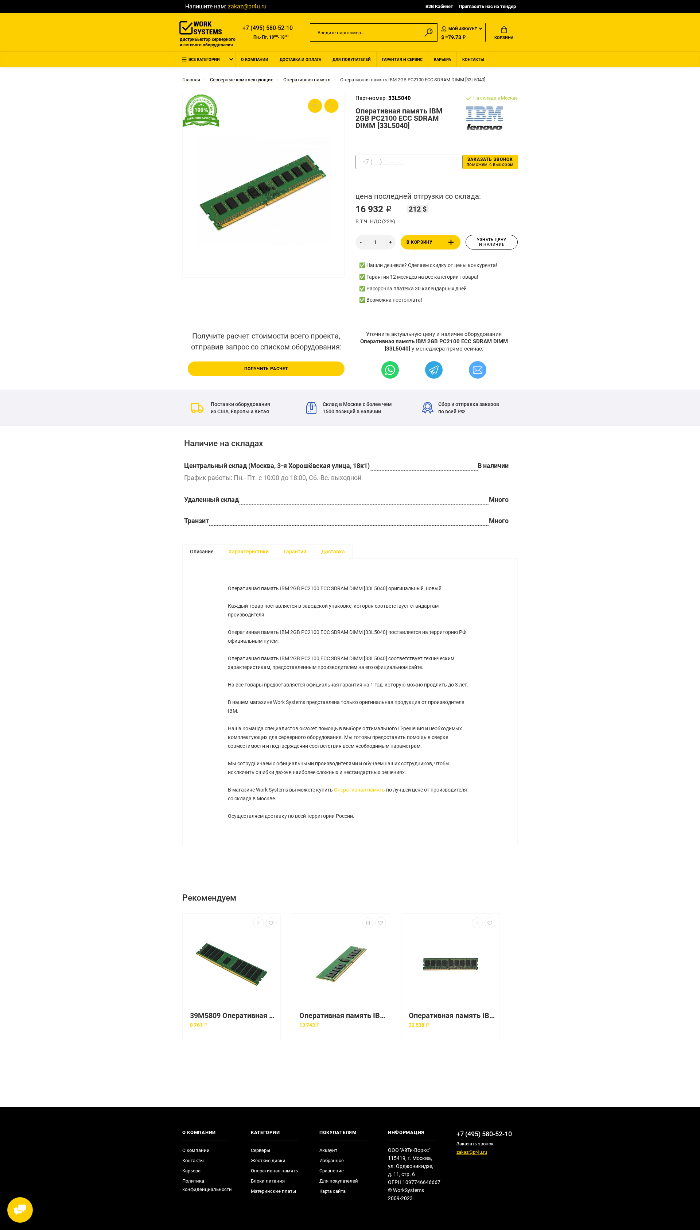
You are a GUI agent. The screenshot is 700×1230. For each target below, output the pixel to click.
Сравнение (331, 1170)
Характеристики (249, 551)
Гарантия (295, 551)
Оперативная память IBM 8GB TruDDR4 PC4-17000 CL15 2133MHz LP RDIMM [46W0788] (342, 1016)
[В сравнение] (258, 922)
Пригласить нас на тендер (487, 6)
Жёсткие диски (268, 1160)
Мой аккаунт (462, 29)
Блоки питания (268, 1181)
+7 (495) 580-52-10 (267, 27)
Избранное (331, 1160)
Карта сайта (332, 1191)
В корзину (419, 242)
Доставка (333, 551)
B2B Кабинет (439, 6)
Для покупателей (351, 59)
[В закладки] (271, 922)
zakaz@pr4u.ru (247, 6)
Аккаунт (328, 1150)
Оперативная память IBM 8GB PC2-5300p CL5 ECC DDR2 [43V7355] (452, 1016)
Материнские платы (273, 1191)
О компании (254, 59)
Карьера (442, 59)
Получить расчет (266, 368)
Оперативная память (359, 790)
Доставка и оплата (300, 59)
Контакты (473, 59)
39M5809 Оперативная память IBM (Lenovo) (233, 1016)
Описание (202, 551)
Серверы (260, 1150)
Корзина (503, 37)
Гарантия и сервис (402, 59)
